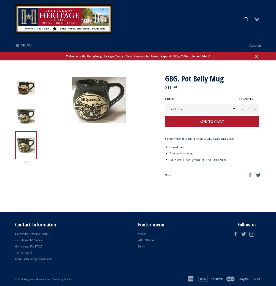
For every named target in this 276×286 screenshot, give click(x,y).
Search (142, 234)
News (141, 246)
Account (255, 45)
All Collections (147, 240)
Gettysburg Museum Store (37, 279)
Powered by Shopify (62, 279)
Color (170, 99)
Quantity (246, 99)
